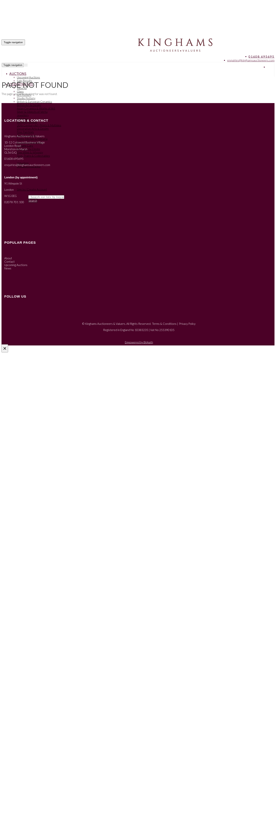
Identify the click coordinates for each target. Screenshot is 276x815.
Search (33, 200)
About (8, 258)
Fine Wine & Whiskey (30, 152)
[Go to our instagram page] (271, 67)
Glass (20, 91)
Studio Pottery (26, 98)
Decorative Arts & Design (33, 128)
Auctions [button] (17, 74)
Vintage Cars (25, 145)
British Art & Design (29, 105)
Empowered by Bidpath (139, 342)
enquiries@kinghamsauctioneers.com (250, 60)
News (7, 268)
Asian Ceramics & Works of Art (36, 108)
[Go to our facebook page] (270, 67)
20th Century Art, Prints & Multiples (39, 125)
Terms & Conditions (164, 323)
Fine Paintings (25, 132)
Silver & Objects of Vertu (32, 111)
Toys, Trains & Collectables (33, 155)
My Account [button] (20, 186)
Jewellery (23, 115)
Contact (9, 261)
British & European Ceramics (34, 101)
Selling (16, 174)
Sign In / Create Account (32, 189)
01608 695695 (261, 56)
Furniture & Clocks (28, 149)
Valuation (23, 163)
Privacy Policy (187, 323)
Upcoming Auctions (28, 77)
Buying (15, 170)
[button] (9, 193)
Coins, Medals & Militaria (32, 138)
